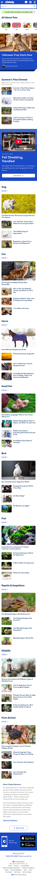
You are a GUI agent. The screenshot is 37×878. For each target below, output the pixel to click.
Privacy (16, 866)
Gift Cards (17, 872)
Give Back (9, 872)
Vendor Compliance (28, 868)
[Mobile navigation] (2, 2)
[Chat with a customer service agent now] (26, 2)
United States (19, 862)
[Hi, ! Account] (31, 2)
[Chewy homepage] (9, 2)
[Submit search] (34, 6)
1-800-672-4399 (11, 856)
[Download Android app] (27, 845)
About (7, 870)
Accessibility (25, 866)
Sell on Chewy (27, 872)
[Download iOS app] (27, 838)
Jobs (25, 870)
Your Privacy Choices (19, 875)
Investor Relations (16, 870)
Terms (10, 866)
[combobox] (18, 6)
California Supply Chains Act (11, 868)
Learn (30, 870)
